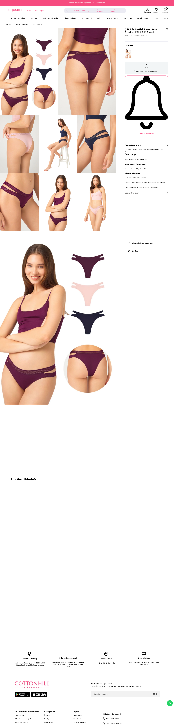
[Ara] (67, 10)
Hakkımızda (19, 715)
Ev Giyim (47, 719)
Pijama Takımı (70, 18)
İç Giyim (47, 715)
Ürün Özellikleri (133, 145)
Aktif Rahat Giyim (50, 18)
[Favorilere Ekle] (167, 29)
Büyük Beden (142, 18)
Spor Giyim (48, 722)
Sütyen (34, 18)
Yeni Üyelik (78, 715)
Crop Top (128, 18)
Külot (29, 10)
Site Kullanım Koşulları (24, 719)
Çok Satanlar (113, 18)
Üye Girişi (77, 719)
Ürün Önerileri (132, 193)
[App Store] (39, 694)
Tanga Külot (86, 18)
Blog (166, 18)
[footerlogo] (32, 684)
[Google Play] (22, 694)
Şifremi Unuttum (80, 722)
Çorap (156, 18)
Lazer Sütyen (39, 10)
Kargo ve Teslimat (22, 722)
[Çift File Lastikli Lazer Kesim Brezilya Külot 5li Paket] (128, 54)
